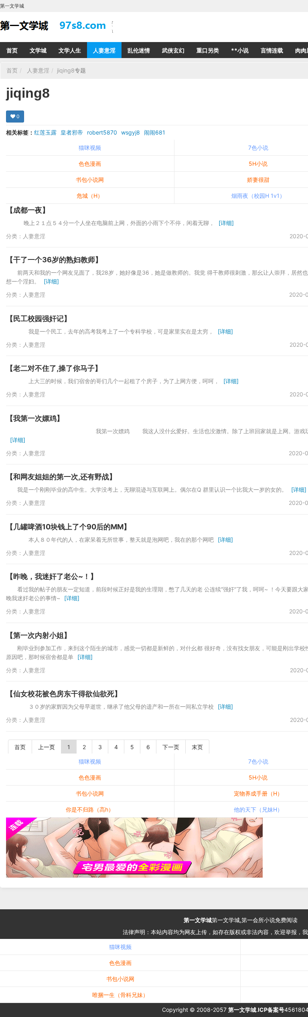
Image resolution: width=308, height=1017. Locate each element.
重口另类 (208, 50)
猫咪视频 (90, 147)
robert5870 (102, 132)
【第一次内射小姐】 (38, 635)
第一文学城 (198, 920)
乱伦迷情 (139, 50)
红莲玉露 (45, 132)
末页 (197, 747)
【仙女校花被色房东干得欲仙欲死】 (64, 693)
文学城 (38, 50)
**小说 (240, 50)
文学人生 (70, 50)
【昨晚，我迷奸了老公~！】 (51, 576)
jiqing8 (66, 70)
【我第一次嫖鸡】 (35, 418)
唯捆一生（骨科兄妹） (120, 994)
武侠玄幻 (173, 50)
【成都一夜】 (27, 210)
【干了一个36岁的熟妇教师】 (54, 259)
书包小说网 (90, 179)
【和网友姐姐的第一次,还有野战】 (61, 476)
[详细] (226, 222)
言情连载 (272, 50)
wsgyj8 (130, 132)
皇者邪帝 (72, 132)
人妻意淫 (104, 50)
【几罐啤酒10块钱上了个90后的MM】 (68, 527)
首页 (12, 50)
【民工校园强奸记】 (38, 318)
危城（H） (90, 195)
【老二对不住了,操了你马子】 (54, 368)
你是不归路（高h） (90, 809)
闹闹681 (154, 132)
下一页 (170, 747)
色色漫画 (90, 163)
